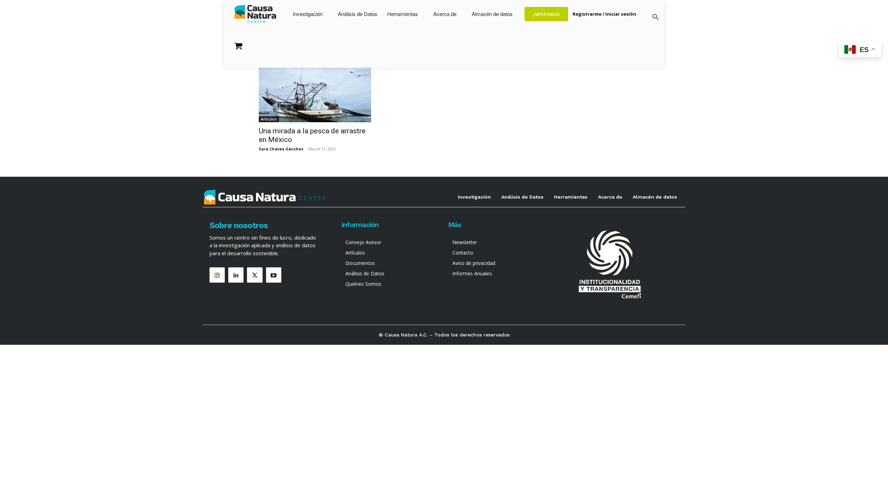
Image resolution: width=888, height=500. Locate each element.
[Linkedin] (236, 275)
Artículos (269, 119)
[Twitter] (254, 275)
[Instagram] (217, 275)
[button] (655, 17)
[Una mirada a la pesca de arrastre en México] (315, 94)
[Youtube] (273, 275)
